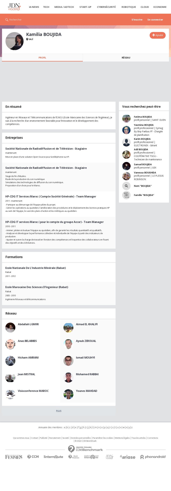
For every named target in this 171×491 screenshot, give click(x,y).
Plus (58, 410)
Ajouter (159, 35)
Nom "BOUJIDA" (143, 185)
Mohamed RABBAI (87, 374)
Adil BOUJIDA (141, 149)
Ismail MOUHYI (85, 357)
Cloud (145, 6)
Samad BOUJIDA (143, 164)
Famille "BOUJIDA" (144, 195)
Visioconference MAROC (33, 391)
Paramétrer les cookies (103, 438)
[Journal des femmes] (13, 457)
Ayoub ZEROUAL (86, 341)
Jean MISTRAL (26, 374)
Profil (42, 57)
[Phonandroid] (153, 457)
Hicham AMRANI (28, 357)
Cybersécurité (106, 6)
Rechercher (15, 19)
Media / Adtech (64, 6)
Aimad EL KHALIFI (87, 324)
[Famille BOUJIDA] (126, 195)
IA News (34, 6)
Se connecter (155, 19)
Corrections (152, 438)
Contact (34, 438)
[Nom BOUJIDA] (126, 186)
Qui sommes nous (21, 438)
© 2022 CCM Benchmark (85, 441)
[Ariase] (127, 457)
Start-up (85, 6)
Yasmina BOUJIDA (144, 124)
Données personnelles (81, 438)
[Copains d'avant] (91, 457)
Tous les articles (139, 438)
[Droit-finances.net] (73, 457)
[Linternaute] (53, 457)
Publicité (43, 438)
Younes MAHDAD (86, 391)
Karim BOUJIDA (142, 138)
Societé (65, 438)
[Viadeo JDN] (109, 457)
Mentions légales (122, 438)
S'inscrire (137, 19)
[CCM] (33, 457)
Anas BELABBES (27, 341)
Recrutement (54, 438)
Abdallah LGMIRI (28, 324)
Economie (159, 6)
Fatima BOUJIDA (143, 116)
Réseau (126, 57)
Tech (46, 6)
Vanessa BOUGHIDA (145, 172)
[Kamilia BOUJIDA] (14, 41)
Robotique (129, 6)
